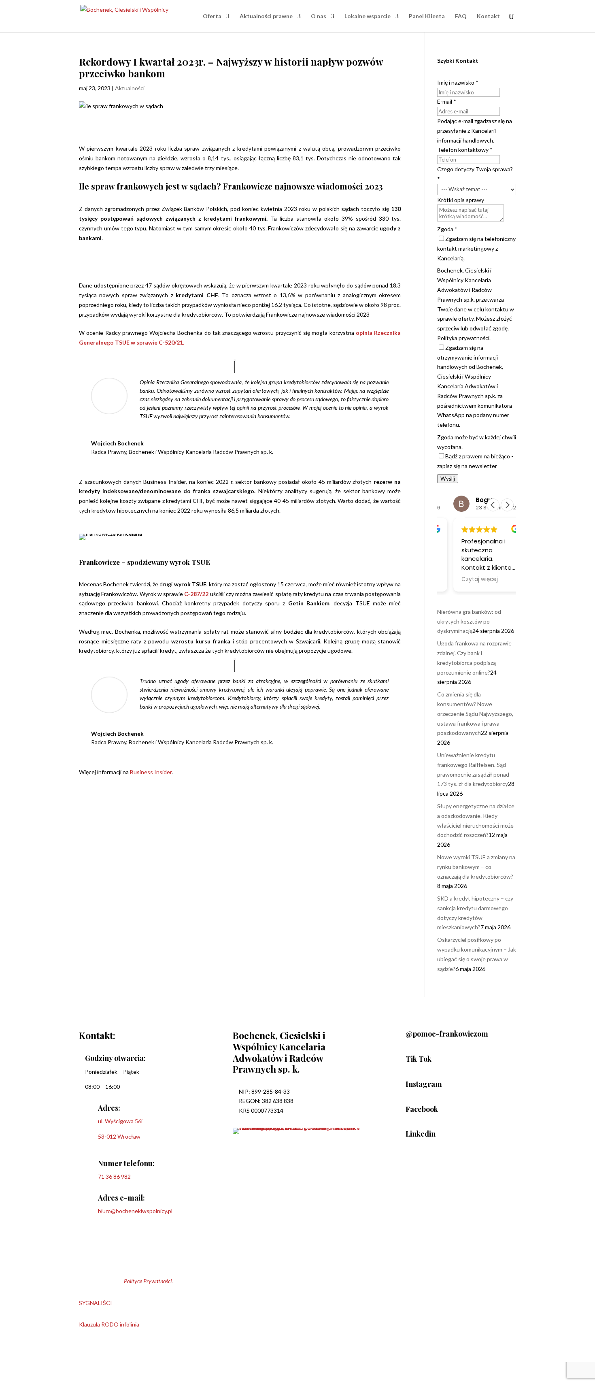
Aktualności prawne (266, 16)
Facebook (422, 1109)
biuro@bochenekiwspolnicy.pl (135, 1210)
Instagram (424, 1084)
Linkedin (421, 1134)
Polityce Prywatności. (148, 1281)
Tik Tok (418, 1059)
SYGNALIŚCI (95, 1302)
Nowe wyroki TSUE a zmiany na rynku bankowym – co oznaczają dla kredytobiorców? (476, 867)
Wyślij (447, 478)
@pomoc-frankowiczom (447, 1034)
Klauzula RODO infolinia (109, 1324)
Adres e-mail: (121, 1198)
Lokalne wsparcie (367, 16)
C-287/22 (196, 593)
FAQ (461, 16)
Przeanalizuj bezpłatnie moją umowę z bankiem (173, 261)
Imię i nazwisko (457, 82)
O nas (318, 16)
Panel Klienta (427, 16)
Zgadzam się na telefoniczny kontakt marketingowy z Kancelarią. (476, 248)
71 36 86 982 (114, 1176)
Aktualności (129, 88)
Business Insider (151, 772)
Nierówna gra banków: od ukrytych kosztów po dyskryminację (469, 621)
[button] (507, 505)
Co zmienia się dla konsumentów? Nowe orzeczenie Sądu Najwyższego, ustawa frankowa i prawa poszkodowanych (475, 713)
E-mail (446, 101)
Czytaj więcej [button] (466, 579)
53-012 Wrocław (119, 1136)
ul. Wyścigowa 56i (120, 1121)
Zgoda (447, 229)
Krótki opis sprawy (460, 199)
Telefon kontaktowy (465, 149)
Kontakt (488, 16)
